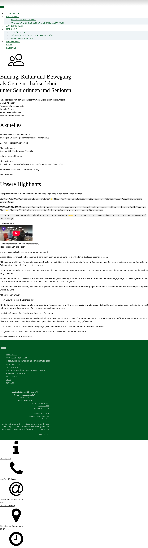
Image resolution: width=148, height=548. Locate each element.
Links (9, 45)
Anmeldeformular (8, 109)
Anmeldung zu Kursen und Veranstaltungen (37, 23)
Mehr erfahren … (7, 148)
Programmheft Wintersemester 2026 (32, 138)
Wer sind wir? (19, 32)
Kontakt (11, 48)
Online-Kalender (7, 103)
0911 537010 (43, 406)
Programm (12, 17)
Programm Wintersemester (12, 106)
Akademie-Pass (14, 26)
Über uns (11, 29)
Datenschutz (43, 434)
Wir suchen (13, 41)
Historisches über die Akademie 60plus (33, 35)
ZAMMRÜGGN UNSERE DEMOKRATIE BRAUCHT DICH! (38, 164)
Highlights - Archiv (22, 38)
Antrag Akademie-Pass (10, 112)
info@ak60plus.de (41, 408)
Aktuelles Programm (23, 20)
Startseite (12, 13)
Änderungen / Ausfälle (23, 151)
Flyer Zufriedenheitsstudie (12, 115)
